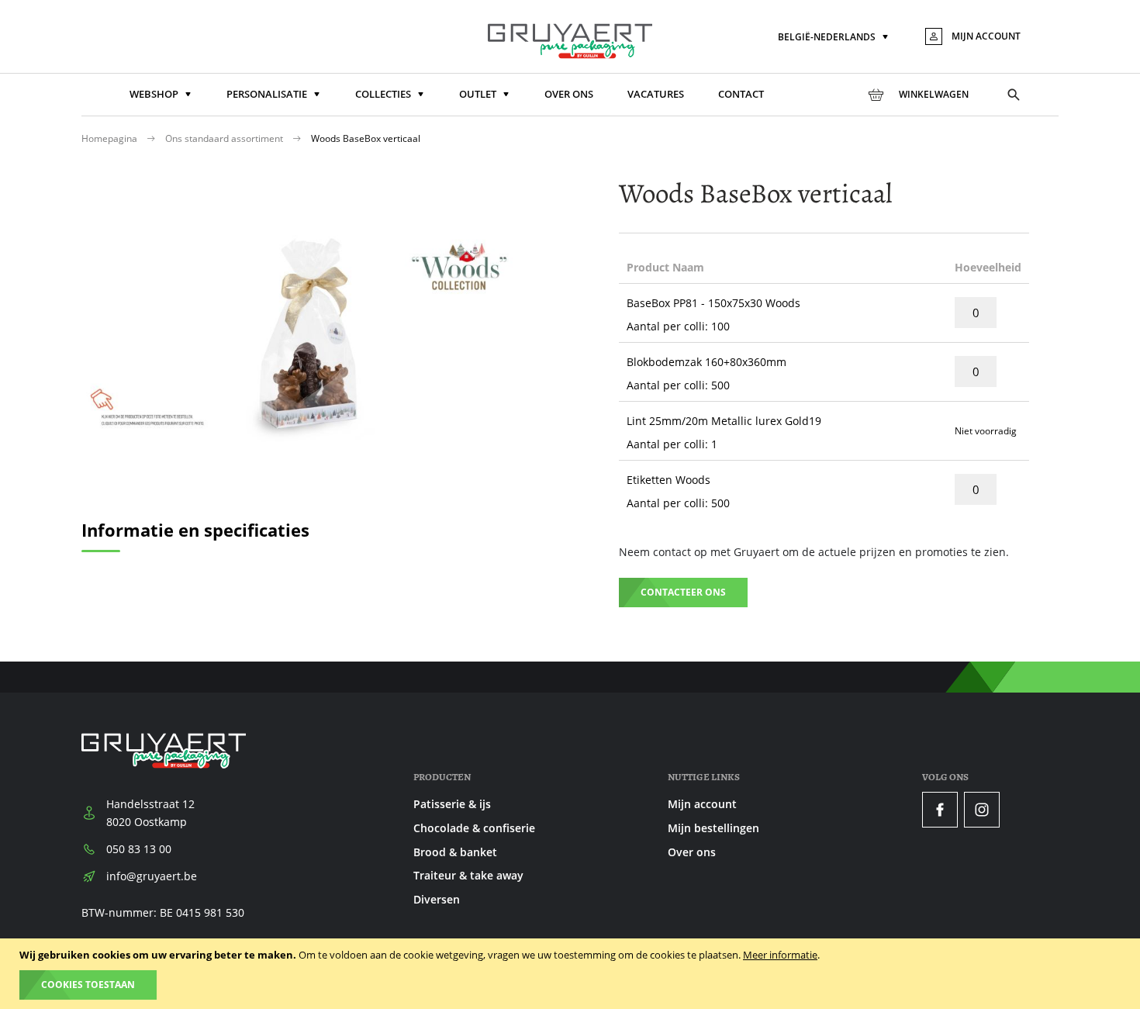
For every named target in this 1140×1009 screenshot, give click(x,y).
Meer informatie (780, 955)
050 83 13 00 (138, 848)
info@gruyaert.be (151, 876)
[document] (571, 974)
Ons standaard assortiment (225, 138)
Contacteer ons (683, 592)
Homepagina (110, 138)
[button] (834, 37)
